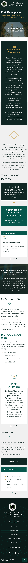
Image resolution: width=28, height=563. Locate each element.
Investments (14, 534)
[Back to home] (12, 4)
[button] (26, 4)
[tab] (11, 259)
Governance (14, 530)
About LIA (14, 526)
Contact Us (14, 542)
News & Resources (14, 538)
